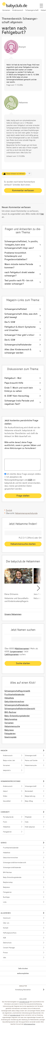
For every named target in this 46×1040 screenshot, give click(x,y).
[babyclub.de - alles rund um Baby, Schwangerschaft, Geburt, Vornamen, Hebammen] (14, 7)
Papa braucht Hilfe (13, 383)
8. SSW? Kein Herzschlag (16, 396)
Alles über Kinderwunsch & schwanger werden (17, 351)
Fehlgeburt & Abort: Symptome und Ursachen (20, 328)
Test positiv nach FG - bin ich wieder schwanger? (18, 282)
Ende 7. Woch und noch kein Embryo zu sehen (18, 389)
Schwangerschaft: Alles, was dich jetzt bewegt (21, 315)
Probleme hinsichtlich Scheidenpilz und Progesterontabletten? (15, 256)
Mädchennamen (22, 649)
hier (42, 214)
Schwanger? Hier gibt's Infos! (19, 335)
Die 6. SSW (9, 340)
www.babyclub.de (24, 1002)
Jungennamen (16, 652)
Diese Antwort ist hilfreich (15, 174)
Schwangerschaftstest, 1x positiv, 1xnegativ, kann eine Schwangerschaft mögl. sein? (21, 244)
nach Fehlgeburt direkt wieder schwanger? (19, 274)
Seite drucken (23, 968)
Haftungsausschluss (29, 1024)
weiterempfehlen (23, 973)
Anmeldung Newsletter (23, 990)
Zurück (9, 510)
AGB (29, 480)
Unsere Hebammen (12, 614)
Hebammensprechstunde (26, 513)
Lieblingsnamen (12, 655)
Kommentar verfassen (23, 190)
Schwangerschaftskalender (18, 345)
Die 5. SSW (9, 322)
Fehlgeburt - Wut (12, 378)
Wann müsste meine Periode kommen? (18, 266)
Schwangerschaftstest (15, 309)
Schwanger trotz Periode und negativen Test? (19, 402)
